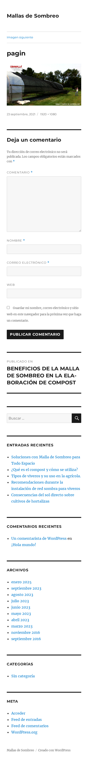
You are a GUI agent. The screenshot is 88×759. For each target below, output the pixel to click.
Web (11, 284)
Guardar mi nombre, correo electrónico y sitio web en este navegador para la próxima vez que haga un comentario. (44, 314)
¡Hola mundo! (23, 544)
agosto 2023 (22, 594)
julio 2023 (20, 601)
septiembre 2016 (26, 639)
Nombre (16, 240)
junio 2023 (20, 607)
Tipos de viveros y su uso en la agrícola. (46, 476)
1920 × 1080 (48, 114)
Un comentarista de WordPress (39, 538)
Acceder (18, 713)
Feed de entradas (26, 719)
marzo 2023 (21, 626)
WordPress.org (24, 732)
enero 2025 (21, 582)
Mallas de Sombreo (33, 16)
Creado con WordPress (54, 750)
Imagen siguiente (20, 37)
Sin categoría (23, 676)
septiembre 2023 (26, 588)
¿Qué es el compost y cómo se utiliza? (44, 469)
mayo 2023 (21, 613)
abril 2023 (20, 620)
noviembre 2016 (25, 632)
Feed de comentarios (30, 726)
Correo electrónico (28, 263)
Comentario (20, 172)
